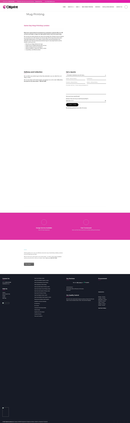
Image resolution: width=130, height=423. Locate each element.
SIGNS (77, 6)
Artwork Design (37, 309)
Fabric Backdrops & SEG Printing (40, 284)
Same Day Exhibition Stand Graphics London (42, 297)
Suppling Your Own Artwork (39, 311)
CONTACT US (119, 6)
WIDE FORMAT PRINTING (87, 6)
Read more (68, 290)
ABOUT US (70, 6)
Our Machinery (37, 303)
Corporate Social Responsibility (40, 307)
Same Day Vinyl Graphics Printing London (42, 290)
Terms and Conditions (38, 316)
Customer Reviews (37, 314)
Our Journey (36, 305)
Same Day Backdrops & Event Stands (41, 282)
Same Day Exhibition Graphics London (41, 280)
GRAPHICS (97, 6)
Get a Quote (28, 264)
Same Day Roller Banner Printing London (42, 286)
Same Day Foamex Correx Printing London (42, 288)
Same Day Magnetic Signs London (40, 295)
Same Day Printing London (39, 278)
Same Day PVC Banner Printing (40, 293)
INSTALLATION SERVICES (108, 6)
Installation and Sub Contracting (40, 301)
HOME (64, 6)
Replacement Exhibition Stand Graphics (41, 299)
